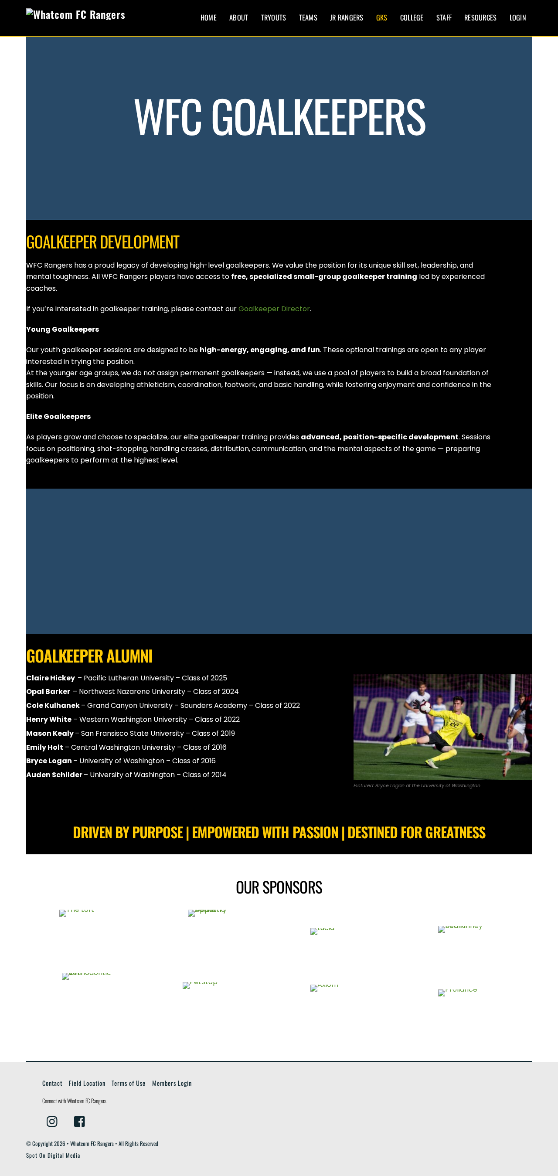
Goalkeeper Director (274, 309)
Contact (52, 1083)
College (412, 17)
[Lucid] (342, 937)
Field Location (87, 1083)
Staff (444, 17)
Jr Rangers (347, 17)
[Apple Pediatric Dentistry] (215, 937)
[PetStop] (215, 1000)
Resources (480, 17)
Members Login (172, 1083)
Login (518, 17)
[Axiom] (342, 1000)
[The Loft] (87, 937)
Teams (308, 17)
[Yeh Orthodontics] (87, 1000)
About (238, 17)
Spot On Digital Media (53, 1155)
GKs (382, 17)
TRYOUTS (273, 17)
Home (209, 17)
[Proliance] (470, 1000)
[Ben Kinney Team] (470, 937)
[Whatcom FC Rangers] (76, 14)
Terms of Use (129, 1083)
